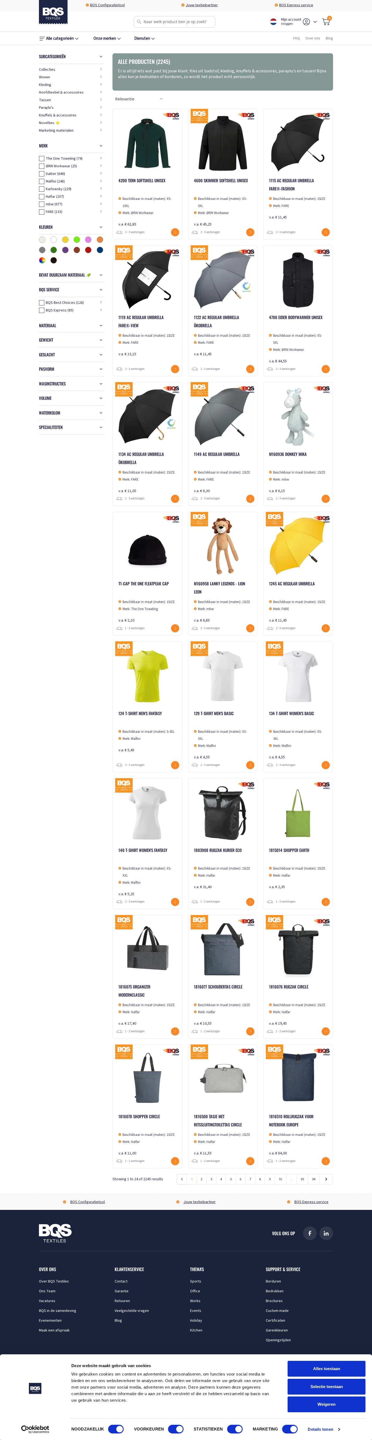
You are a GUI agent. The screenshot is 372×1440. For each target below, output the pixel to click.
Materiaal (47, 325)
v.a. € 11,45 (297, 198)
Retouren (122, 1301)
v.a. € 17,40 (146, 1005)
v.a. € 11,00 (146, 1134)
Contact (121, 1281)
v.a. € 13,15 (146, 335)
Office (195, 1291)
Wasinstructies (52, 384)
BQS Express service (296, 5)
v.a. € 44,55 (295, 339)
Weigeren (327, 1404)
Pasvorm (46, 369)
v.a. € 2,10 (146, 601)
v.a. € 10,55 (222, 1005)
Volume (45, 398)
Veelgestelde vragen (132, 1311)
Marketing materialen (56, 130)
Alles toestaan (326, 1368)
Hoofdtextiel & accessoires (61, 92)
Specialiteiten (51, 427)
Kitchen (196, 1330)
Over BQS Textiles (54, 1281)
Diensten (142, 38)
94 (313, 1179)
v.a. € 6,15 (297, 472)
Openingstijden (278, 1340)
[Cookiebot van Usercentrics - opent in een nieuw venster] (35, 1429)
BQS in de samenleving (57, 1311)
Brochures (274, 1301)
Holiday (196, 1320)
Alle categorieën (60, 38)
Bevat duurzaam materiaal (62, 275)
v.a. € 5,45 (146, 731)
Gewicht (46, 340)
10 (280, 1179)
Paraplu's (46, 107)
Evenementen (50, 1320)
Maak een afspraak (54, 1330)
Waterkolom (49, 413)
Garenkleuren (277, 1330)
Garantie (122, 1291)
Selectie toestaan (326, 1386)
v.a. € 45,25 (221, 202)
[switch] (176, 1429)
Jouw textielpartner (202, 5)
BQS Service (49, 289)
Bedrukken (274, 1291)
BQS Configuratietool (107, 5)
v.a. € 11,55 (222, 1134)
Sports (195, 1281)
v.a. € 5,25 (144, 872)
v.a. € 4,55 (220, 735)
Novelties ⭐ (49, 123)
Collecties (47, 69)
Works (195, 1301)
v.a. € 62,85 (144, 202)
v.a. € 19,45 (297, 1005)
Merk (43, 146)
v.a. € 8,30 (222, 472)
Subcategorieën (52, 56)
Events (195, 1311)
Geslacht (47, 354)
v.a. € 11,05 (146, 472)
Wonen (44, 77)
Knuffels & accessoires (58, 115)
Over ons (312, 38)
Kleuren (46, 227)
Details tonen (320, 1429)
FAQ (296, 38)
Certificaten (275, 1320)
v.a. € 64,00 (297, 1134)
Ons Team (47, 1291)
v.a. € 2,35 (297, 868)
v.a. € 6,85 (222, 601)
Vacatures (47, 1301)
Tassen (45, 100)
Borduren (273, 1281)
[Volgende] (326, 1179)
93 (302, 1179)
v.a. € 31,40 (222, 868)
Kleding (45, 85)
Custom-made (277, 1311)
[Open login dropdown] (315, 21)
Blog (329, 38)
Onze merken (104, 38)
